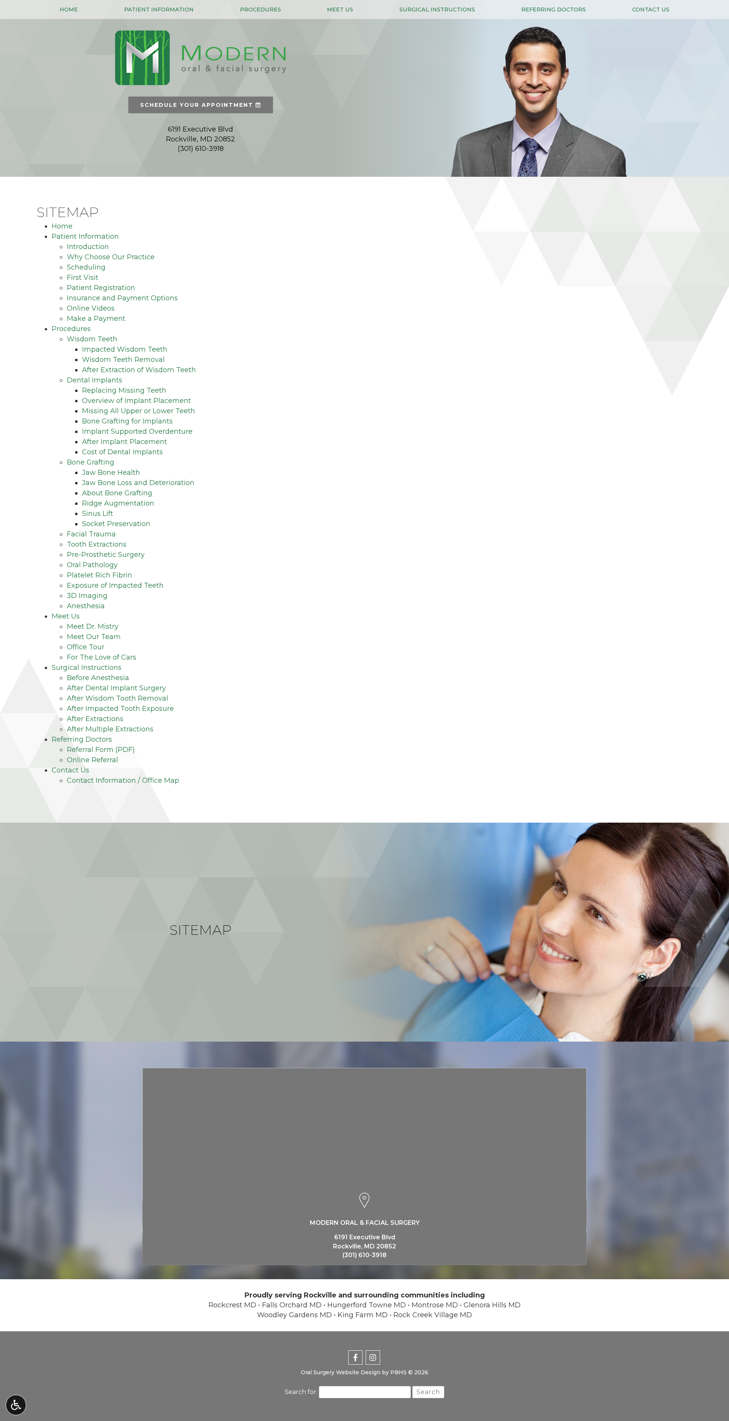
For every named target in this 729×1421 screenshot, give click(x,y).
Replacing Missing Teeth (124, 390)
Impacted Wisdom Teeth (124, 349)
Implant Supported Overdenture (137, 431)
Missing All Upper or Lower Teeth (138, 411)
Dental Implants (94, 380)
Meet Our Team (94, 637)
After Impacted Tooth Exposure (120, 708)
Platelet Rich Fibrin (99, 575)
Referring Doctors (553, 9)
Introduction (88, 247)
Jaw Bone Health (111, 472)
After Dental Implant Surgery (116, 688)
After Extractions (95, 719)
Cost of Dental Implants (122, 452)
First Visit (82, 277)
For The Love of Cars (101, 657)
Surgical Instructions (437, 9)
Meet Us (340, 9)
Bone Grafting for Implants (127, 421)
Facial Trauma (91, 534)
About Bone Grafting (117, 493)
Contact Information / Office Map (123, 780)
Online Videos (91, 308)
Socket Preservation (116, 524)
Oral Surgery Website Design (340, 1372)
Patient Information (159, 9)
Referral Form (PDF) (101, 749)
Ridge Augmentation (118, 503)
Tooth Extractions (96, 544)
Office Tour (85, 647)
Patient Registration (101, 288)
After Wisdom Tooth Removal (117, 698)
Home (69, 9)
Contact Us (650, 9)
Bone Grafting (90, 462)
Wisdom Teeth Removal (123, 359)
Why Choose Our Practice (111, 257)
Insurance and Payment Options (122, 298)
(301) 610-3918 (201, 148)
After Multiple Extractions (110, 729)
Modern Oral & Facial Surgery (365, 1222)
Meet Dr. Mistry (92, 626)
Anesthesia (86, 606)
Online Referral (92, 760)
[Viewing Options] (16, 1405)
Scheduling (86, 267)
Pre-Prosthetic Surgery (106, 554)
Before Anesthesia (98, 678)
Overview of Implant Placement (136, 400)
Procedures (260, 9)
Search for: (301, 1392)
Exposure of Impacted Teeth (115, 585)
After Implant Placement (124, 442)
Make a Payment (96, 318)
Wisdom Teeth (92, 339)
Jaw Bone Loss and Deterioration (138, 483)
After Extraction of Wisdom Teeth (139, 370)
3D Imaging (87, 596)
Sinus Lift (97, 513)
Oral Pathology (92, 565)
